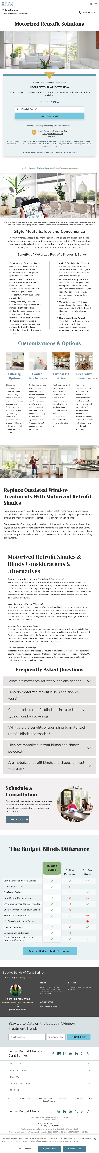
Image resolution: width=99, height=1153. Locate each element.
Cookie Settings (24, 1149)
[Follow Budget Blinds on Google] (58, 1053)
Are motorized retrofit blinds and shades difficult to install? (46, 766)
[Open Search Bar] (91, 4)
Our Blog (14, 1090)
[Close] (95, 1139)
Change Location (26, 978)
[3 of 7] (47, 212)
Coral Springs (11, 10)
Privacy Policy (51, 146)
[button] (10, 13)
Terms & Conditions (44, 1098)
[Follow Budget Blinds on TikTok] (87, 1111)
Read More (46, 993)
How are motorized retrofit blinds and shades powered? (44, 748)
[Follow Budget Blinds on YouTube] (70, 1053)
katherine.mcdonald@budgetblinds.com (17, 1002)
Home (22, 168)
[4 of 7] (49, 212)
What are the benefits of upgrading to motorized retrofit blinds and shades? (46, 730)
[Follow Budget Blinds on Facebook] (53, 1053)
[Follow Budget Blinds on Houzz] (76, 1053)
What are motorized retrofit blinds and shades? (45, 681)
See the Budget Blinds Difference (49, 951)
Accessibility (63, 1098)
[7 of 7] (56, 212)
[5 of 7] (51, 212)
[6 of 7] (54, 212)
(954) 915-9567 (89, 12)
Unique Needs (49, 168)
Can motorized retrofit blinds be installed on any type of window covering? (46, 713)
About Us (14, 1077)
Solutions (40, 168)
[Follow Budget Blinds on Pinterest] (82, 1053)
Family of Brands (18, 1070)
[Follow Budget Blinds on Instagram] (64, 1053)
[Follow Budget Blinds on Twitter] (87, 1053)
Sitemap (10, 1098)
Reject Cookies (49, 1149)
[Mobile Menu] (96, 4)
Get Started (49, 116)
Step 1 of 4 (51, 102)
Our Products (30, 168)
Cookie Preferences (49, 1101)
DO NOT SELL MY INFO (83, 1098)
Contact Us (16, 819)
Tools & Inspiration (19, 1083)
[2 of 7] (45, 212)
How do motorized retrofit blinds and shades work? (43, 695)
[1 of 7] (42, 212)
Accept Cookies (74, 1149)
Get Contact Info (25, 13)
